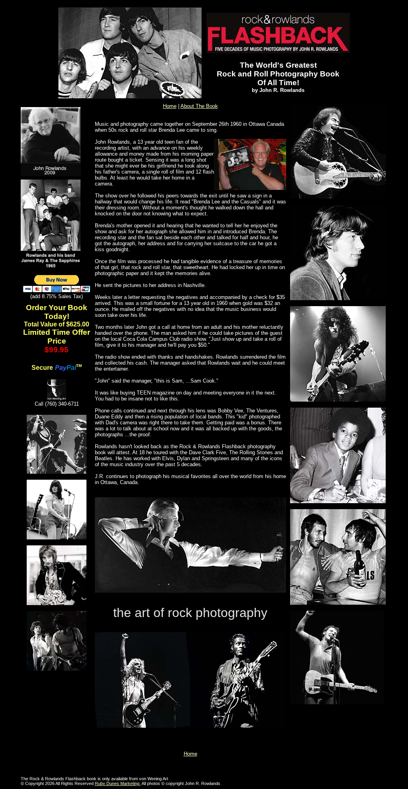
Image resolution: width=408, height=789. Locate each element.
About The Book (199, 106)
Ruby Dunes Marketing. (118, 783)
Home (170, 106)
